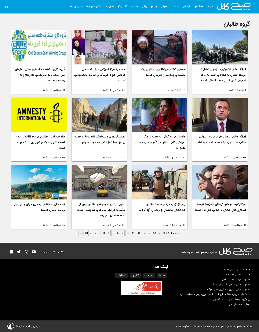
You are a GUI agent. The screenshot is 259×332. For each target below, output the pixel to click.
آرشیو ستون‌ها (93, 7)
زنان (144, 7)
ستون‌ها (109, 7)
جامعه (134, 7)
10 (127, 233)
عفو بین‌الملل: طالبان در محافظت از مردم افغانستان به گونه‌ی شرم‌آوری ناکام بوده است (40, 142)
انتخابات (121, 275)
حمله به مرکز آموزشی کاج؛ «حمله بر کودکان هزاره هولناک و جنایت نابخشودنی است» (99, 75)
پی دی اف (76, 7)
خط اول (198, 7)
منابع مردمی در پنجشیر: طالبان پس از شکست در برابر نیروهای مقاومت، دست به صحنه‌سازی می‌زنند (101, 210)
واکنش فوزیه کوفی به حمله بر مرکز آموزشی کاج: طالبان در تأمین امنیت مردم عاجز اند (160, 142)
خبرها (210, 7)
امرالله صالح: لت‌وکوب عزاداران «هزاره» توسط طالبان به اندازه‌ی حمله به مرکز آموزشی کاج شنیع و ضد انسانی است (223, 75)
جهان (164, 7)
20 (133, 233)
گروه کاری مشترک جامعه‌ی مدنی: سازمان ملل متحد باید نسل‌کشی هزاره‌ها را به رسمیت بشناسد (40, 75)
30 (139, 233)
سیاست (175, 7)
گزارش (186, 7)
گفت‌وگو (122, 7)
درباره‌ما (44, 252)
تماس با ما (58, 252)
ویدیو (154, 7)
